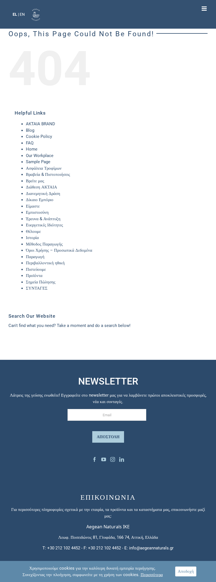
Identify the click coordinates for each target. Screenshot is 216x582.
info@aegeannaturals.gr (151, 548)
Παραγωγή (35, 256)
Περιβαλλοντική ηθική (45, 262)
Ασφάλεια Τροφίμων (44, 168)
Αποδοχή (186, 571)
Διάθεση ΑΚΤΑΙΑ (41, 187)
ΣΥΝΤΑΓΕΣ (37, 288)
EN (22, 14)
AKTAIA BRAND (40, 123)
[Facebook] (94, 459)
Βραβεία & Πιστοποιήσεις (48, 174)
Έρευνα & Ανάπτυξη (43, 218)
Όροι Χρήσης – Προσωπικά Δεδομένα (59, 250)
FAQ (29, 143)
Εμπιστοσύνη (37, 212)
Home (31, 149)
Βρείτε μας (35, 180)
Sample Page (38, 161)
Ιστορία (32, 237)
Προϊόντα (34, 275)
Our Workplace (39, 155)
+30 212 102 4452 (63, 548)
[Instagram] (112, 459)
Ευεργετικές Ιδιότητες (44, 225)
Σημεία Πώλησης (40, 282)
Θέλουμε (33, 231)
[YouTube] (103, 459)
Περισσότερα (152, 574)
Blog (30, 130)
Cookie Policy (39, 136)
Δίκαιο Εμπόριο (39, 199)
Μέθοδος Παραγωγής (44, 244)
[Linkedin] (121, 459)
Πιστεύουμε (36, 269)
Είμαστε (33, 206)
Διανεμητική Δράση (43, 193)
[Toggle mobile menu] (205, 9)
